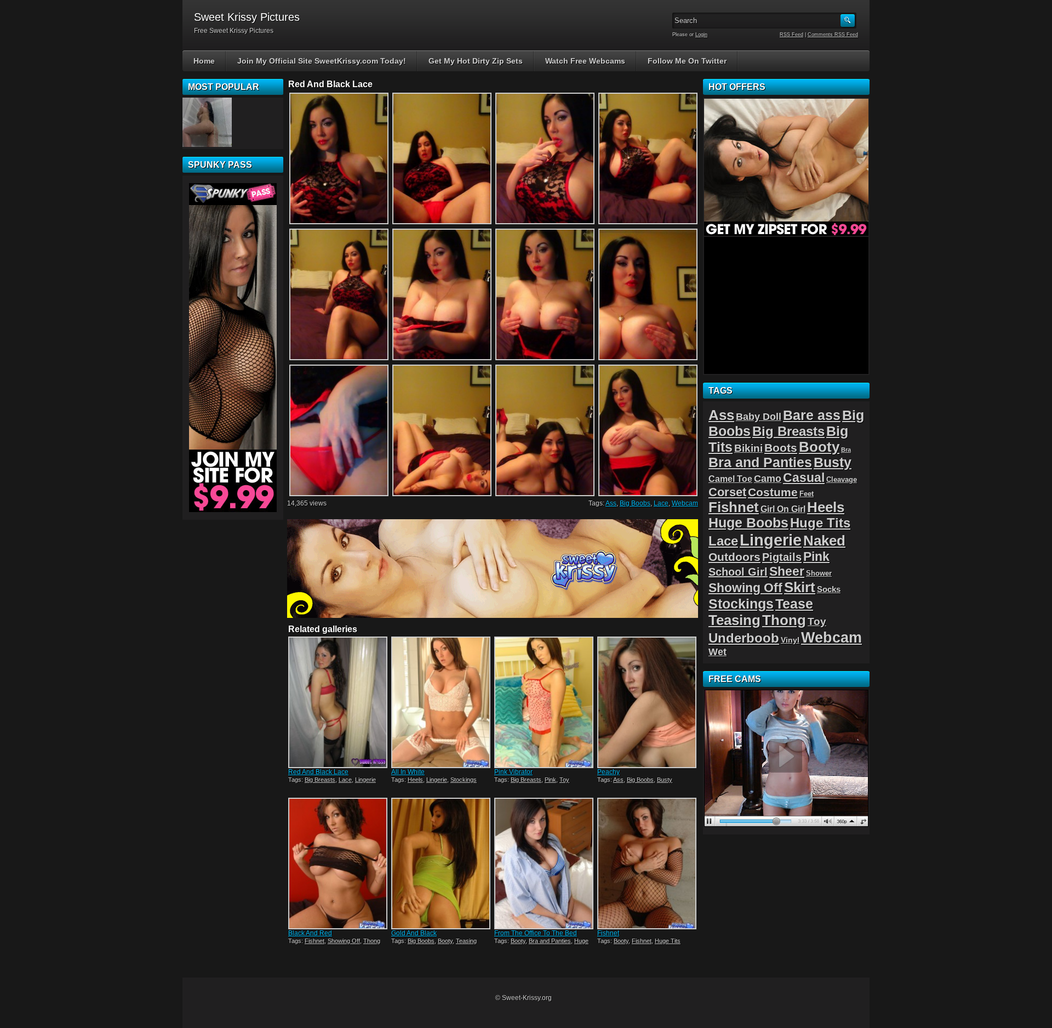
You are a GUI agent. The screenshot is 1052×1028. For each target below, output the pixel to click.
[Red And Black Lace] (338, 702)
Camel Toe (730, 479)
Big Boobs (635, 503)
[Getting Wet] (207, 122)
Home (204, 60)
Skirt (799, 587)
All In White (408, 772)
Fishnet (314, 941)
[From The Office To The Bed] (544, 863)
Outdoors (734, 556)
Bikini (748, 448)
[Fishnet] (647, 863)
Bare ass (812, 415)
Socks (829, 589)
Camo (767, 478)
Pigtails (782, 556)
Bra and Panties (550, 941)
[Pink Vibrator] (544, 702)
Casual (804, 477)
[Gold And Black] (441, 863)
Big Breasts (320, 779)
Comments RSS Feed (833, 34)
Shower (819, 573)
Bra (846, 449)
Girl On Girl (783, 509)
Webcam (685, 503)
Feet (806, 494)
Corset (727, 492)
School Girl (738, 572)
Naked (824, 540)
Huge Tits (668, 941)
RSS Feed (791, 34)
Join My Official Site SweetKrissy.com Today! (321, 60)
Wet (717, 651)
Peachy (608, 772)
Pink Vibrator (513, 772)
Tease (794, 603)
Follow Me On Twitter (687, 60)
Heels (415, 779)
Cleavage (841, 479)
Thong (371, 941)
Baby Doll (758, 416)
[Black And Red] (338, 863)
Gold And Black (414, 933)
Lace (661, 503)
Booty (445, 941)
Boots (780, 447)
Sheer (786, 571)
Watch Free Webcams (585, 60)
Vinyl (790, 639)
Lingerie (365, 779)
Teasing (466, 941)
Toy (564, 779)
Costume (773, 492)
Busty (664, 779)
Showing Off (344, 941)
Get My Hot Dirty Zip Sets (475, 60)
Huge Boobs (748, 522)
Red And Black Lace (318, 772)
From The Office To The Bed (535, 933)
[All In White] (441, 702)
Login (701, 34)
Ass (610, 503)
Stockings (463, 779)
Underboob (743, 638)
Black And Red (310, 933)
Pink (550, 779)
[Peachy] (647, 702)
